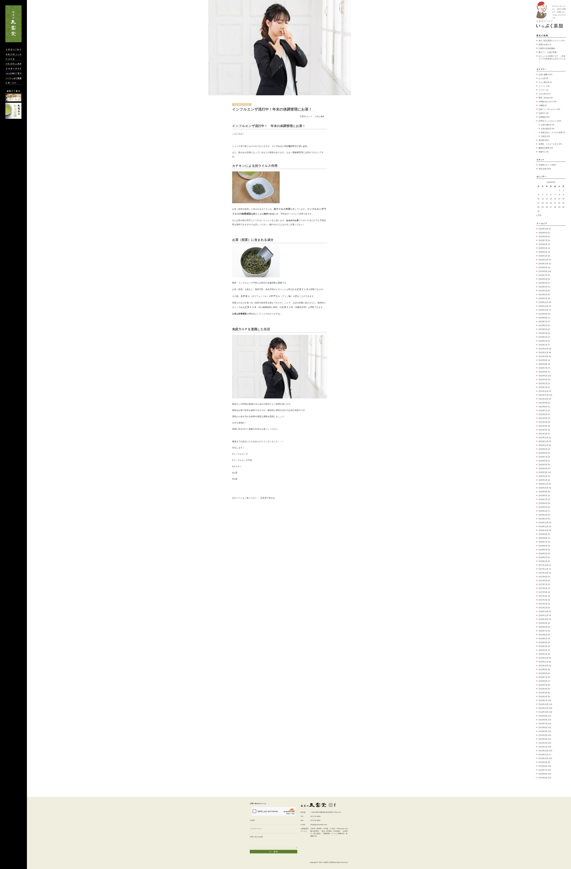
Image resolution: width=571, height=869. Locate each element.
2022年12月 (543, 349)
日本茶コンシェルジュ (547, 121)
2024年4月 (543, 287)
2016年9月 (543, 623)
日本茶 (543, 136)
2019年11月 (543, 484)
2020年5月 (543, 465)
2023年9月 (543, 314)
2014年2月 (543, 743)
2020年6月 (543, 461)
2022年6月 (543, 372)
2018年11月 (543, 526)
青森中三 (542, 152)
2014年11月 (543, 708)
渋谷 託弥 (542, 169)
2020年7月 (543, 457)
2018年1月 (543, 561)
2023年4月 (543, 333)
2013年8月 (543, 766)
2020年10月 (543, 445)
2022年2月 (543, 383)
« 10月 (539, 215)
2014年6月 (543, 727)
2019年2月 (543, 515)
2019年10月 (543, 488)
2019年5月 (543, 507)
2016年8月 (543, 627)
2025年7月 (543, 240)
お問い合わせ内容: (256, 837)
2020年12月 (543, 438)
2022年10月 (543, 356)
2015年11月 (543, 662)
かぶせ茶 (542, 78)
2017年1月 (543, 608)
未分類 (541, 140)
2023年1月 (543, 345)
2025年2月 (543, 252)
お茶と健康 (319, 116)
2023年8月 (543, 318)
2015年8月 (543, 673)
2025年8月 (543, 236)
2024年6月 (543, 279)
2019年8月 (543, 495)
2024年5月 (543, 283)
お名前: (252, 820)
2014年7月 (543, 724)
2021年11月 (543, 395)
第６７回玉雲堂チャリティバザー (552, 41)
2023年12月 (543, 302)
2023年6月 (543, 325)
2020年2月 (543, 476)
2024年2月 (543, 294)
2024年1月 (543, 298)
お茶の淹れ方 (546, 125)
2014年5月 (543, 731)
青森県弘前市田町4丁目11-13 (330, 812)
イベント (542, 86)
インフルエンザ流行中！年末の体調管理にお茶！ (274, 109)
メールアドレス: (256, 828)
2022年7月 (543, 368)
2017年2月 (543, 604)
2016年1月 (543, 654)
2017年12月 (543, 565)
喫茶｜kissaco (544, 98)
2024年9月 (543, 267)
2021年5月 (543, 418)
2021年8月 (543, 407)
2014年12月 (543, 704)
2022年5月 (543, 376)
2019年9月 (543, 492)
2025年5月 (543, 244)
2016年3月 (543, 646)
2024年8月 (543, 271)
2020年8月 (543, 453)
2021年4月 (543, 422)
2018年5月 (543, 550)
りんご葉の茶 (544, 82)
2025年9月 (543, 233)
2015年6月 (543, 681)
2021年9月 (543, 403)
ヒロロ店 (542, 94)
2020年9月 (543, 449)
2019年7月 (543, 499)
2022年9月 (543, 360)
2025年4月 (543, 248)
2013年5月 (543, 778)
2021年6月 (543, 414)
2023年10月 (543, 310)
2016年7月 (543, 631)
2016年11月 (543, 615)
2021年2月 (543, 430)
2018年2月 (543, 557)
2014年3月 (543, 739)
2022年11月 (543, 352)
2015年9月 (543, 669)
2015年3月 (543, 693)
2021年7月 (543, 410)
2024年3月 (543, 291)
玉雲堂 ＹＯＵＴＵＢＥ (548, 144)
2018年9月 (543, 534)
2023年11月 (543, 306)
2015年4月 (543, 689)
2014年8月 (543, 720)
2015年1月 (543, 700)
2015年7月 (543, 677)
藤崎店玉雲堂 (544, 148)
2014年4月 (543, 735)
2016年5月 (543, 639)
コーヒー (542, 90)
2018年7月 (543, 542)
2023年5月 (543, 329)
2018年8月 (543, 538)
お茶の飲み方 (546, 129)
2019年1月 (543, 519)
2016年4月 (543, 642)
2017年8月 (543, 581)
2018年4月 (543, 553)
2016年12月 (543, 611)
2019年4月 (543, 511)
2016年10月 (543, 619)
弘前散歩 (542, 117)
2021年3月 (543, 426)
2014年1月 (543, 747)
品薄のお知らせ (545, 44)
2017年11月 (543, 569)
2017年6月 (543, 588)
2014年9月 (543, 716)
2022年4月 (543, 380)
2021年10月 (543, 399)
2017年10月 (543, 573)
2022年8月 (543, 364)
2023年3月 (543, 337)
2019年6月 (543, 503)
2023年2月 (543, 341)
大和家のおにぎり (546, 102)
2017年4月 (543, 596)
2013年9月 (543, 762)
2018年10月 (543, 530)
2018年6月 (543, 546)
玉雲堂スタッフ (306, 116)
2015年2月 (543, 696)
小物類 (541, 105)
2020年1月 (543, 480)
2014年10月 (543, 712)
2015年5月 (543, 685)
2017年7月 (543, 584)
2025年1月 (543, 256)
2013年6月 (543, 774)
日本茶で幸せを (267, 498)
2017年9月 (543, 577)
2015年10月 (543, 666)
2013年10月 (543, 758)
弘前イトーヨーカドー (547, 109)
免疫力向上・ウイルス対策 (551, 132)
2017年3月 (543, 600)
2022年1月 (543, 387)
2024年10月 (543, 264)
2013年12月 (543, 751)
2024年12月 (543, 260)
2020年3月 (543, 472)
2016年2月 (543, 650)
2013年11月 (543, 754)
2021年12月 (543, 391)
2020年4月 (543, 468)
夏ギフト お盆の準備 (547, 52)
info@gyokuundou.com (318, 824)
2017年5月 (543, 592)
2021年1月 (543, 434)
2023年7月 (543, 322)
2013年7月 (543, 770)
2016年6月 (543, 635)
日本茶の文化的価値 (547, 48)
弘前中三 (542, 113)
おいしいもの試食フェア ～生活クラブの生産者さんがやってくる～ (552, 58)
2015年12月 (543, 658)
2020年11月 (543, 441)
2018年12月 (543, 523)
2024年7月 (543, 275)
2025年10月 (543, 229)
